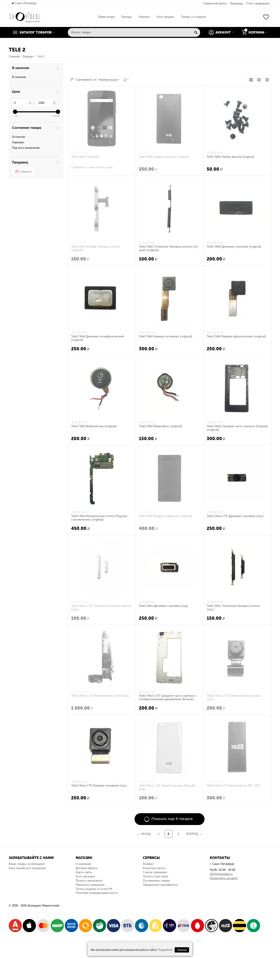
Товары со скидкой (193, 16)
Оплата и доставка (155, 876)
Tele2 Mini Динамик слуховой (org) (163, 605)
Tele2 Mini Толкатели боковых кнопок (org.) (233, 607)
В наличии (19, 77)
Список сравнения (155, 872)
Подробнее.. (166, 949)
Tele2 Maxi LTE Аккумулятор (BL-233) (233, 785)
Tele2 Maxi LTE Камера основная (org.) (99, 785)
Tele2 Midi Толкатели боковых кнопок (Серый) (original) (169, 248)
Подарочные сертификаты (160, 884)
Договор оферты (87, 868)
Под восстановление (26, 147)
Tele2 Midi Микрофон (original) (160, 426)
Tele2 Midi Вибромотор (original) (94, 426)
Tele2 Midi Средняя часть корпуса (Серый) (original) (237, 427)
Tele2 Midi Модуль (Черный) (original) (165, 516)
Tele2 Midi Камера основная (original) (165, 336)
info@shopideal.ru (221, 874)
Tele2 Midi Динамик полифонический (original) (97, 338)
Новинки (144, 16)
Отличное (18, 136)
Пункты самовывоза (89, 880)
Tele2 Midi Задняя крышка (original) (164, 156)
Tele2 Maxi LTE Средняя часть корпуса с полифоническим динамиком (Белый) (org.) (168, 697)
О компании (83, 864)
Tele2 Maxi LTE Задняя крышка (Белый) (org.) (167, 787)
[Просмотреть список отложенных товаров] (266, 19)
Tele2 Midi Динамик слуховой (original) (234, 246)
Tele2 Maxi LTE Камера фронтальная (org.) (233, 697)
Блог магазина (85, 876)
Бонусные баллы (154, 868)
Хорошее (18, 142)
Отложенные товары (156, 880)
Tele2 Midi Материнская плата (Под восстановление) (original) (100, 517)
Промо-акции (106, 16)
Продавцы (236, 3)
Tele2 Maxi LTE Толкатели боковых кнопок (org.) (101, 607)
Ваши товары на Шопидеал (27, 864)
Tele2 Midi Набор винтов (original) (230, 156)
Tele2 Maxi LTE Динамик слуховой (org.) (235, 516)
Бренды (127, 16)
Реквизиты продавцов (90, 884)
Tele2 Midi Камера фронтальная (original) (236, 336)
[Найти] (195, 32)
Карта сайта (84, 872)
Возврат (148, 864)
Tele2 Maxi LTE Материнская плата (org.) (100, 695)
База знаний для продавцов (27, 868)
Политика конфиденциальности (96, 892)
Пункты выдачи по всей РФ (94, 889)
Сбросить (26, 171)
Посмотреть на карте (224, 878)
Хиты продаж (165, 16)
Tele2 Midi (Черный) (85, 156)
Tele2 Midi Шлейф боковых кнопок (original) (95, 248)
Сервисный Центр (215, 3)
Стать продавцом (257, 3)
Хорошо (182, 949)
